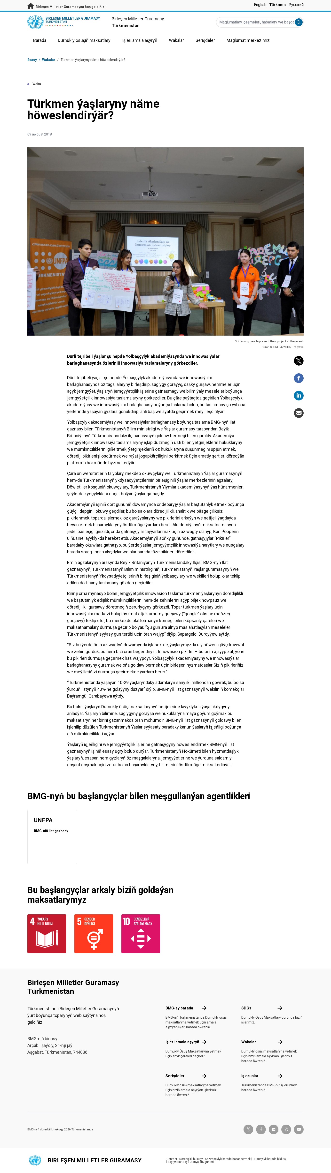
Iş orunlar (250, 1076)
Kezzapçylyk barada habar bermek (228, 1159)
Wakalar (48, 60)
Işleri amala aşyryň (182, 1042)
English (260, 4)
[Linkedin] (299, 395)
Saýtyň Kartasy (178, 1162)
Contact (171, 1159)
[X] (299, 361)
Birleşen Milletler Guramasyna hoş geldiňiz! (70, 7)
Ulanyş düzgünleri (202, 1162)
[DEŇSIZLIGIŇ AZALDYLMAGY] (142, 933)
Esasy (32, 60)
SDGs (246, 1008)
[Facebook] (299, 378)
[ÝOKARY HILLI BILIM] (48, 933)
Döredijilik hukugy (191, 1159)
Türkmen (277, 4)
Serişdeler (175, 1076)
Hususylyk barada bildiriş (269, 1159)
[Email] (299, 413)
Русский (296, 4)
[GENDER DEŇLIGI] (95, 933)
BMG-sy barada (179, 1008)
